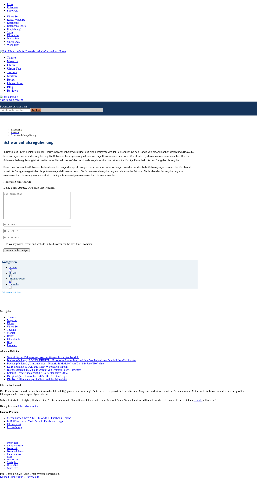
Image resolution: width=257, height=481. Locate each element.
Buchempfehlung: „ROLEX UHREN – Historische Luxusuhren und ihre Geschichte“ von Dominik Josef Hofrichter (71, 360)
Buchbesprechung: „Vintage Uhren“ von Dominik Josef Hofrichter (44, 369)
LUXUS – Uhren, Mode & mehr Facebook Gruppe (35, 421)
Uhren (11, 65)
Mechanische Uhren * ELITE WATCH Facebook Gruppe (39, 417)
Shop (10, 32)
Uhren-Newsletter (28, 406)
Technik (12, 72)
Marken (12, 76)
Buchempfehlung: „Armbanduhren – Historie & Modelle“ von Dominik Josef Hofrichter (56, 363)
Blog (10, 87)
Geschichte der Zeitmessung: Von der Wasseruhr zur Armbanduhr (43, 357)
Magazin (12, 61)
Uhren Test (13, 16)
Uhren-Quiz (13, 41)
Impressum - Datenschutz (25, 476)
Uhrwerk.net (14, 424)
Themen (12, 57)
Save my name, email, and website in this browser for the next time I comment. (50, 244)
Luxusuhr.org (14, 427)
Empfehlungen (15, 29)
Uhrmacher (13, 35)
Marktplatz (13, 38)
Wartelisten (13, 44)
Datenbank (13, 22)
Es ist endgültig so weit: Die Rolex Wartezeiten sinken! (37, 366)
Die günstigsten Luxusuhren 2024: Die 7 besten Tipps (36, 376)
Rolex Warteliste (16, 19)
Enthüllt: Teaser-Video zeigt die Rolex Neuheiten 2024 (37, 372)
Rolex (11, 79)
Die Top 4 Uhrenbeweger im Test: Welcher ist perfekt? (37, 379)
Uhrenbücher (15, 83)
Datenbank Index (16, 25)
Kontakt (198, 400)
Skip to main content (11, 99)
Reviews (12, 90)
